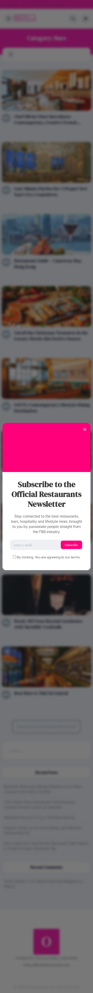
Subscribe (71, 545)
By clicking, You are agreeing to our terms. (48, 557)
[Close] (84, 429)
